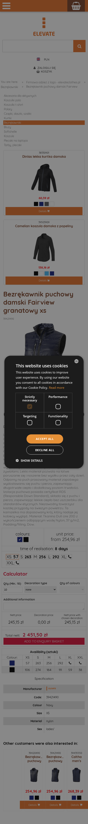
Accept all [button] (45, 439)
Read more (56, 387)
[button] (29, 460)
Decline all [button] (44, 450)
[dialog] (44, 412)
